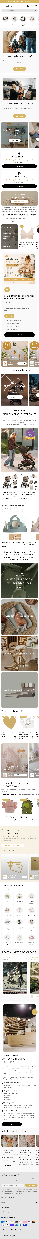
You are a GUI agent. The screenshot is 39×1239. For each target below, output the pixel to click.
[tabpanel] (19, 867)
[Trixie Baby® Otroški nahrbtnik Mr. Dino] (27, 806)
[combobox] (19, 10)
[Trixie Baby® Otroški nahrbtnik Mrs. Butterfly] (9, 806)
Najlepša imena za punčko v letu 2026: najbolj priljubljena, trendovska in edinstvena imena (25, 1154)
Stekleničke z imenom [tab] (26, 794)
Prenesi (21, 166)
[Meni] (2, 6)
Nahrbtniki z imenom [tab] (8, 794)
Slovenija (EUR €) (8, 1217)
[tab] (11, 850)
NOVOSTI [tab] (4, 221)
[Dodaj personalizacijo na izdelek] (9, 723)
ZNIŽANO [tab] (13, 221)
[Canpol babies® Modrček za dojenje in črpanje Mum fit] (27, 232)
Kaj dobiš (9, 316)
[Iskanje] (35, 10)
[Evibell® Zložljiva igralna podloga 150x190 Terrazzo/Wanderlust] (27, 723)
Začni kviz (19, 69)
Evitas (7, 1236)
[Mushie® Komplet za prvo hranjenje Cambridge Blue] (14, 527)
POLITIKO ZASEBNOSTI (16, 1193)
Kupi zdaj (19, 335)
